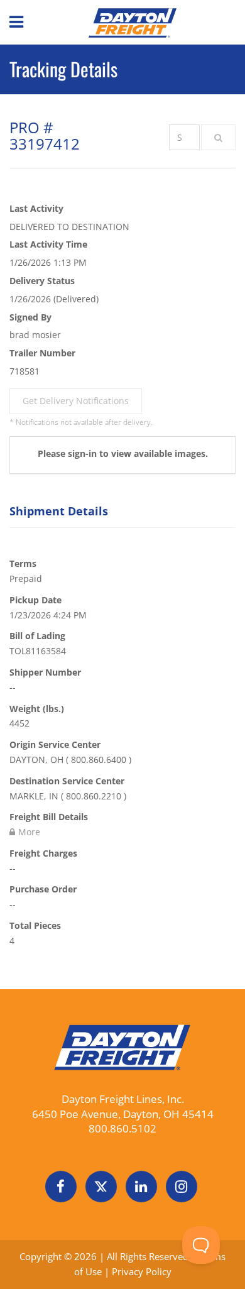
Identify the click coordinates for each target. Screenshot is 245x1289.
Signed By (30, 317)
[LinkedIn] (141, 1186)
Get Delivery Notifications (76, 401)
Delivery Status (42, 281)
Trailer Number (42, 353)
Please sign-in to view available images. (123, 453)
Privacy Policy (142, 1271)
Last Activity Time (48, 244)
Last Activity (36, 208)
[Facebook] (61, 1186)
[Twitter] (101, 1186)
